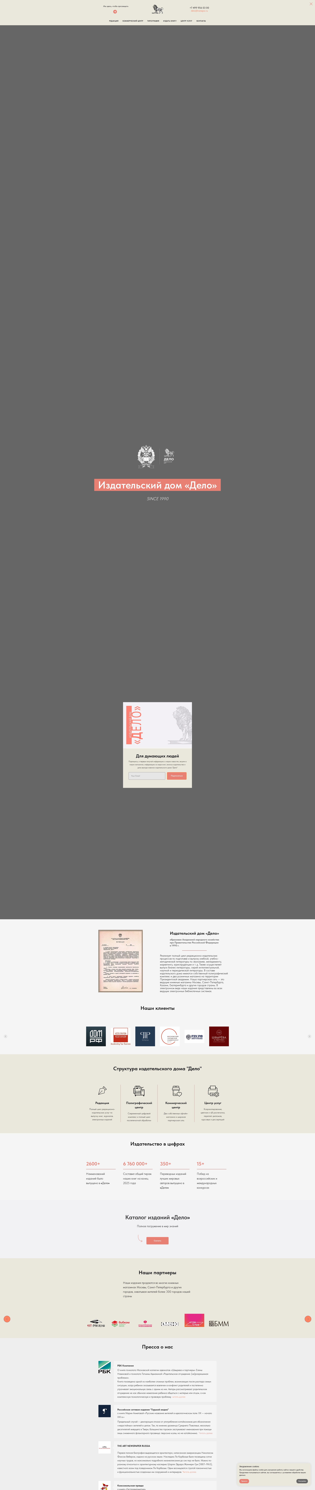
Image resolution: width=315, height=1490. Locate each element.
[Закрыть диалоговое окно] (311, 4)
